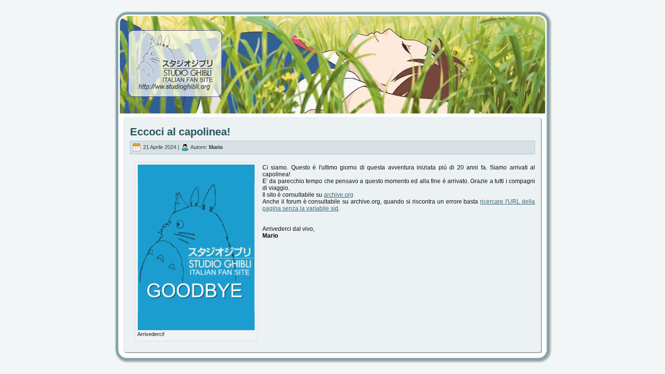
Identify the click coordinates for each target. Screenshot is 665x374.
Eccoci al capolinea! (180, 132)
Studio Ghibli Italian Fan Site (332, 56)
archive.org (338, 194)
